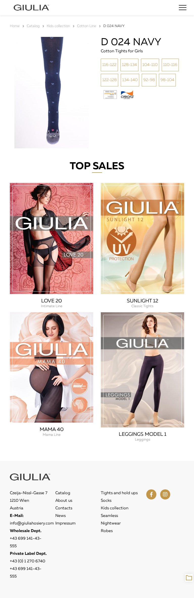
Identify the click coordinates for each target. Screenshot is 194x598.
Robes (107, 531)
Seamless (109, 516)
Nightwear (111, 523)
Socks (106, 501)
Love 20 (51, 300)
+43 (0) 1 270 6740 (27, 561)
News (60, 516)
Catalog (62, 493)
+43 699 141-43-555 (25, 542)
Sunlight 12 (142, 300)
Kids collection (114, 508)
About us (63, 501)
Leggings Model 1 (142, 434)
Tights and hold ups (119, 493)
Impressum (65, 523)
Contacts (63, 508)
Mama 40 (52, 429)
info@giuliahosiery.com (32, 523)
